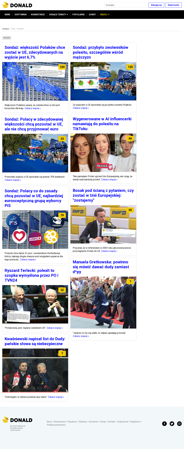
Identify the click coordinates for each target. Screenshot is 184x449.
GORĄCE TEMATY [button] (57, 14)
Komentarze (59, 422)
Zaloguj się (156, 5)
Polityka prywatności (56, 425)
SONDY (92, 14)
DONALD (5, 29)
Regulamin (135, 422)
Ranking (82, 422)
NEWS (7, 14)
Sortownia (93, 422)
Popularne (72, 422)
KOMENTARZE (38, 14)
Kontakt (111, 422)
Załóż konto (173, 5)
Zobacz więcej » (32, 108)
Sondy (103, 422)
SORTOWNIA (21, 14)
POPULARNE (78, 14)
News (49, 422)
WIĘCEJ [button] (103, 14)
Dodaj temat (122, 422)
